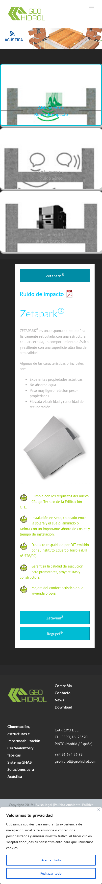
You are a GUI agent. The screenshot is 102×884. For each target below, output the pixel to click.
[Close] (99, 809)
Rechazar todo (51, 873)
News (59, 700)
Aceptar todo (51, 860)
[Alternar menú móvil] (92, 7)
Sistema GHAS (19, 762)
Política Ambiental (67, 805)
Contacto (63, 693)
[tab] (55, 276)
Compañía (63, 685)
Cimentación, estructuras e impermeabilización (23, 733)
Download (63, 707)
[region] (51, 845)
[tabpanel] (55, 448)
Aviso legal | (45, 805)
